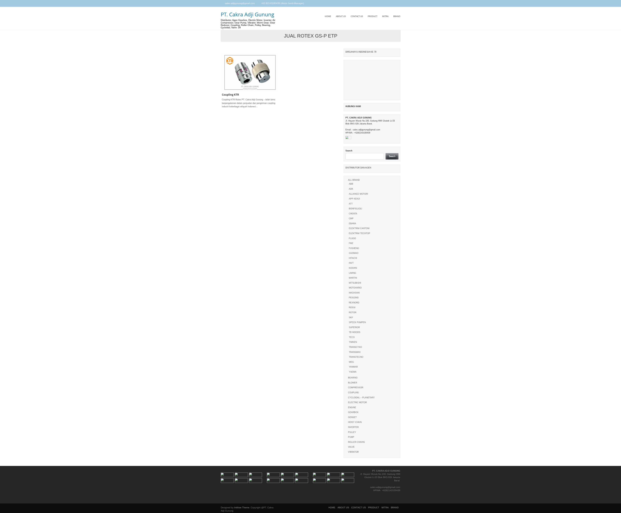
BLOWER (352, 382)
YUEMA (352, 372)
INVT (351, 263)
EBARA (352, 223)
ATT (351, 204)
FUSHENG (354, 248)
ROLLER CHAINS (356, 442)
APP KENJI (354, 199)
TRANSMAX (355, 352)
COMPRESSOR (355, 387)
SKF (351, 317)
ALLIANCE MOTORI (358, 194)
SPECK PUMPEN (357, 322)
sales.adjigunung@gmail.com (240, 3)
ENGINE (352, 407)
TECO (352, 337)
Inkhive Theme (241, 507)
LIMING (352, 273)
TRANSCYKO (355, 347)
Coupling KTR (230, 94)
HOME (328, 16)
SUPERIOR (354, 327)
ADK (351, 189)
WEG (351, 362)
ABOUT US (341, 16)
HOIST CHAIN (355, 422)
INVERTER (353, 427)
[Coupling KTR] (250, 72)
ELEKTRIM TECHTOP (359, 233)
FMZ (351, 243)
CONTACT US (357, 16)
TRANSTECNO (356, 357)
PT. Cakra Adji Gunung (247, 14)
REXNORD (354, 302)
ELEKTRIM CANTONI (359, 228)
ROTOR (352, 312)
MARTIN (353, 278)
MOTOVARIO (355, 288)
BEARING (353, 377)
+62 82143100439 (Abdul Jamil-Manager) (282, 3)
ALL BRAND (354, 180)
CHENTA (353, 213)
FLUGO (352, 238)
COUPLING (353, 392)
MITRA (385, 16)
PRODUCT (372, 16)
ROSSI (352, 307)
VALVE (351, 447)
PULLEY (352, 432)
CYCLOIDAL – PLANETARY (361, 397)
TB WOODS (354, 332)
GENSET (352, 417)
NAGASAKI (354, 293)
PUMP (351, 437)
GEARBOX (353, 412)
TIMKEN (353, 342)
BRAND (396, 16)
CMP (351, 218)
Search (348, 150)
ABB (351, 184)
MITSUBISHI (355, 283)
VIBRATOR (353, 452)
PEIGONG (354, 297)
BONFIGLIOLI (355, 208)
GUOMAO (353, 253)
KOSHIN (353, 268)
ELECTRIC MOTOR (357, 402)
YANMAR (353, 367)
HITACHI (353, 258)
